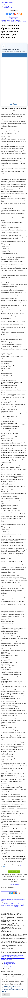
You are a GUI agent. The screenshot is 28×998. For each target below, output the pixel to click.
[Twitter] (12, 893)
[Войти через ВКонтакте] (10, 14)
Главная (3, 20)
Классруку (6, 6)
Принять (6, 994)
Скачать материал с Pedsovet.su (9, 891)
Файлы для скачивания (13, 20)
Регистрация (14, 18)
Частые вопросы (8, 966)
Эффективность (8, 7)
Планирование (22, 21)
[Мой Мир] (16, 893)
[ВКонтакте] (9, 893)
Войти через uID (14, 10)
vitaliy (4, 866)
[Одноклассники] (14, 893)
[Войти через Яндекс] (15, 14)
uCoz (8, 953)
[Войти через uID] (7, 14)
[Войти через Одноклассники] (21, 14)
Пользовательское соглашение (9, 955)
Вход (11, 884)
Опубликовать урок (9, 962)
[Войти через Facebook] (12, 14)
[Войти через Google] (18, 14)
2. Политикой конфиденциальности (11, 988)
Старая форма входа (14, 17)
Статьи (5, 5)
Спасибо (14, 871)
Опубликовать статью (9, 963)
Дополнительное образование (8, 21)
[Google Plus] (19, 893)
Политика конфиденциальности (9, 957)
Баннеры (9, 956)
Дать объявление (8, 964)
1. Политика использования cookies (11, 986)
